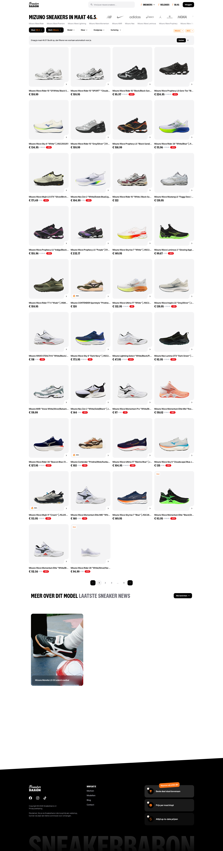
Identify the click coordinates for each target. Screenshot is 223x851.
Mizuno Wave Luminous (147, 23)
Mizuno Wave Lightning (77, 23)
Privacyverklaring (35, 808)
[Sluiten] (189, 40)
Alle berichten (181, 596)
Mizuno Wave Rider (36, 23)
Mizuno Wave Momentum (99, 23)
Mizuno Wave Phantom (56, 23)
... (117, 583)
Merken (90, 790)
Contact (90, 804)
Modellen (91, 795)
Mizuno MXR (117, 23)
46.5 (188, 31)
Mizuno (177, 31)
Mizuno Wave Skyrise (189, 23)
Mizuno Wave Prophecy (168, 23)
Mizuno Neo (129, 23)
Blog (89, 800)
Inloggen (188, 4)
